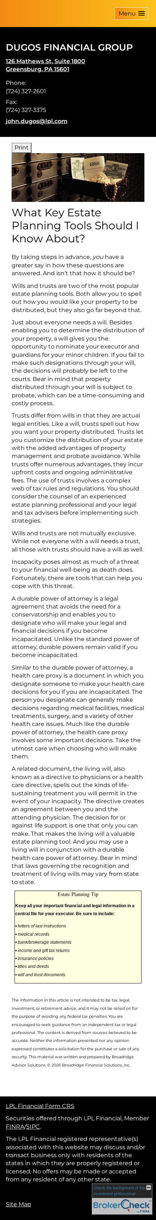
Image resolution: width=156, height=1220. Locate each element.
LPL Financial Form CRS (40, 1106)
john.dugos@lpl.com (36, 121)
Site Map (18, 1204)
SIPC (33, 1126)
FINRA (15, 1126)
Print (22, 147)
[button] (132, 13)
